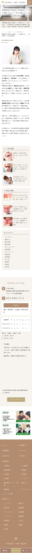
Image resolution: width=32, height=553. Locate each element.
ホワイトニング (9, 247)
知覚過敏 (7, 249)
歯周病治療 (7, 470)
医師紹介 (23, 445)
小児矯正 (23, 474)
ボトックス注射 (8, 493)
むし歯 (7, 259)
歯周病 (7, 262)
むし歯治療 (24, 465)
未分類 (7, 267)
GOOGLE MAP (15, 399)
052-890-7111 (15, 298)
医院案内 (6, 450)
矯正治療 (7, 242)
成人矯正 (6, 474)
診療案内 (6, 461)
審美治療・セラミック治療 (11, 484)
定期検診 (7, 257)
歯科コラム (6, 499)
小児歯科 (6, 478)
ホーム (5, 445)
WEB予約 (17, 550)
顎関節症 (5, 42)
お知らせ (23, 456)
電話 (6, 550)
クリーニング (9, 252)
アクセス (27, 550)
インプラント (9, 237)
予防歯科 (6, 465)
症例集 (7, 264)
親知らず (7, 239)
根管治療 (23, 470)
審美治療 (7, 244)
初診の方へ (6, 456)
